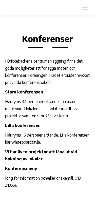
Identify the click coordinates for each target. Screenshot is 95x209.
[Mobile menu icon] (85, 8)
